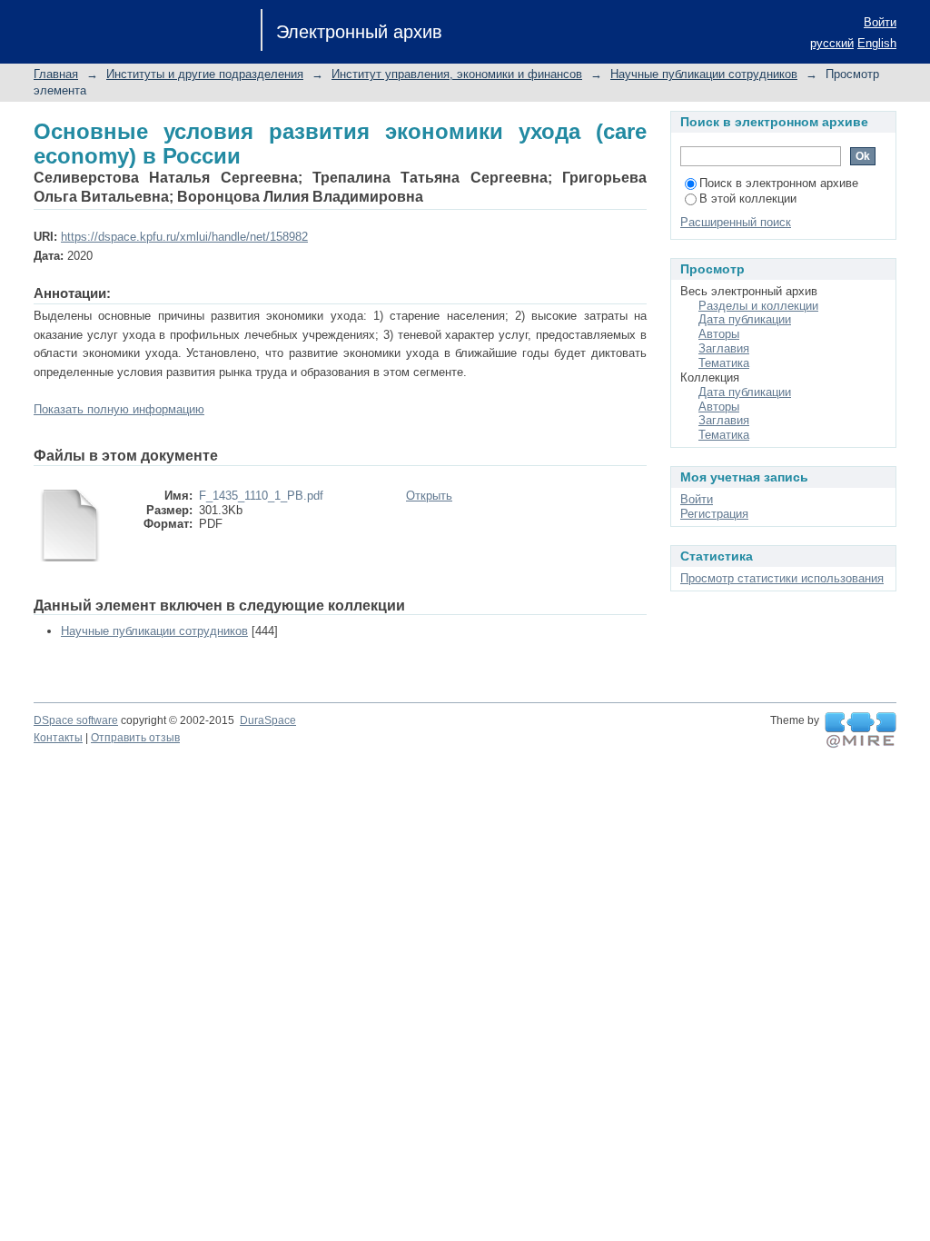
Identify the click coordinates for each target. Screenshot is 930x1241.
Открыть (429, 495)
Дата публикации (744, 319)
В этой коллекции (747, 198)
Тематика (723, 363)
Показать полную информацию (119, 409)
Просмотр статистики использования (782, 578)
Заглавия (723, 348)
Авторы (718, 334)
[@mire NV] (860, 730)
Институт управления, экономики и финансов (456, 74)
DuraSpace (268, 720)
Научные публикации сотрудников (703, 74)
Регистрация (714, 514)
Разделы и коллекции (758, 306)
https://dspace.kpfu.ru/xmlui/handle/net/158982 (184, 236)
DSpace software (76, 720)
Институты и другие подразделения (204, 74)
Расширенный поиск (735, 222)
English (876, 43)
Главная (56, 74)
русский (832, 43)
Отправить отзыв (135, 737)
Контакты (58, 737)
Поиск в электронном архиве (778, 183)
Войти (880, 22)
